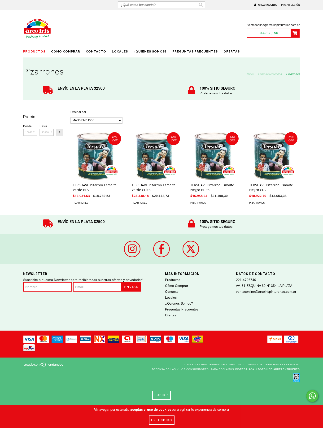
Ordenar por (78, 112)
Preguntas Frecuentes (195, 51)
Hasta (43, 126)
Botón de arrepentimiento (279, 369)
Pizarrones (80, 202)
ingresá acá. (245, 369)
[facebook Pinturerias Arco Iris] (161, 249)
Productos (34, 51)
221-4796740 (246, 280)
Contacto (96, 51)
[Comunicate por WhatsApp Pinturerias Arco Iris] (312, 396)
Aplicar (59, 132)
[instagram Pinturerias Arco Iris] (132, 249)
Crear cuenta (267, 5)
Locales (120, 51)
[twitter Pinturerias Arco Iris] (191, 249)
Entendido (161, 420)
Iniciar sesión (290, 5)
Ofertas (231, 51)
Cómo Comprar (65, 51)
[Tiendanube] (44, 366)
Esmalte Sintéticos (270, 74)
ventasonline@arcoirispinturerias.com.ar (274, 25)
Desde (27, 126)
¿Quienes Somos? (150, 51)
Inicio (250, 74)
